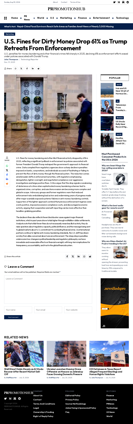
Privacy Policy (72, 399)
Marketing (111, 399)
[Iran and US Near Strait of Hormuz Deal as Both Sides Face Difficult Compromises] (107, 84)
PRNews (110, 403)
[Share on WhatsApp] (15, 68)
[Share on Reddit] (38, 68)
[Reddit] (19, 398)
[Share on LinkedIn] (32, 68)
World (109, 416)
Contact (64, 2)
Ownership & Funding (43, 412)
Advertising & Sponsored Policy (80, 408)
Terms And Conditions (44, 403)
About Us (37, 395)
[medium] (119, 2)
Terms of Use (75, 2)
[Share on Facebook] (27, 68)
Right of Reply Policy (43, 416)
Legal (36, 408)
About (55, 2)
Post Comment (13, 317)
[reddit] (128, 2)
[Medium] (10, 398)
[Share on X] (21, 68)
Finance (110, 395)
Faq (67, 412)
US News (110, 412)
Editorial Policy (72, 395)
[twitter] (114, 2)
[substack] (123, 2)
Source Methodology (75, 403)
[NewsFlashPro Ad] (115, 303)
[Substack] (15, 398)
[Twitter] (5, 398)
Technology (112, 408)
